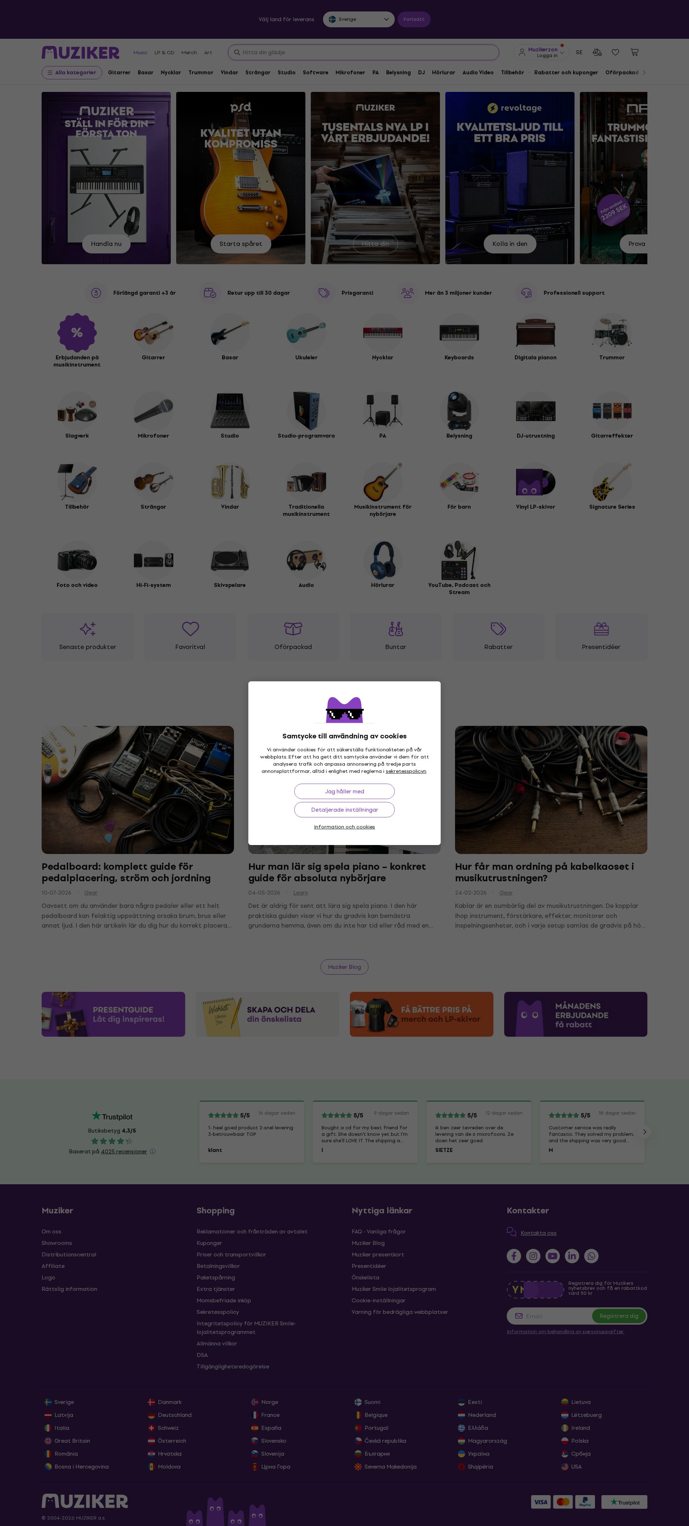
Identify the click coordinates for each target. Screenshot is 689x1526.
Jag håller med (344, 791)
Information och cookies (344, 827)
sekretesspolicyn (406, 771)
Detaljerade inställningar (344, 809)
